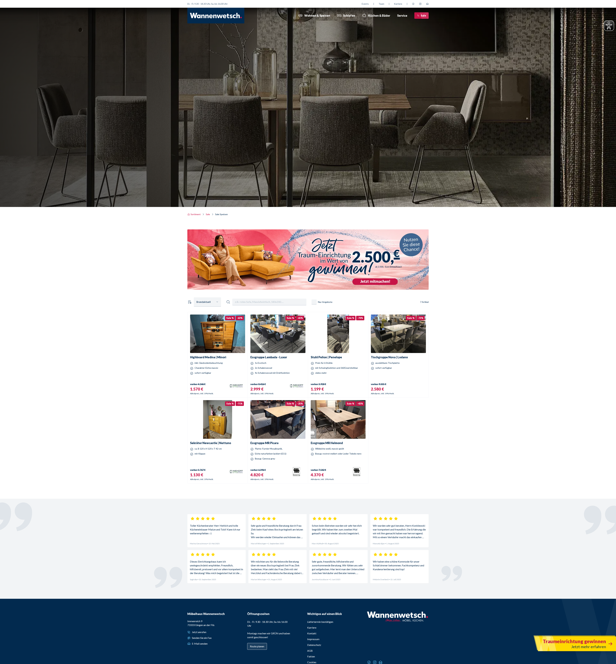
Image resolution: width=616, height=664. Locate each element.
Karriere (398, 3)
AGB (310, 650)
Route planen (257, 646)
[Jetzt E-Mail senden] (427, 4)
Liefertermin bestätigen (320, 621)
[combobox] (207, 302)
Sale (423, 15)
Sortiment (196, 214)
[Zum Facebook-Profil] (413, 4)
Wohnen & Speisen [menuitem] (317, 15)
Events (365, 3)
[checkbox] (314, 302)
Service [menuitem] (402, 15)
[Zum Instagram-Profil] (420, 4)
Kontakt (311, 633)
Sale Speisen (221, 214)
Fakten (311, 656)
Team (381, 3)
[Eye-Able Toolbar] (609, 26)
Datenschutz (314, 644)
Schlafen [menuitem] (349, 15)
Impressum (313, 639)
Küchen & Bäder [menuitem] (379, 15)
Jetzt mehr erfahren (308, 277)
